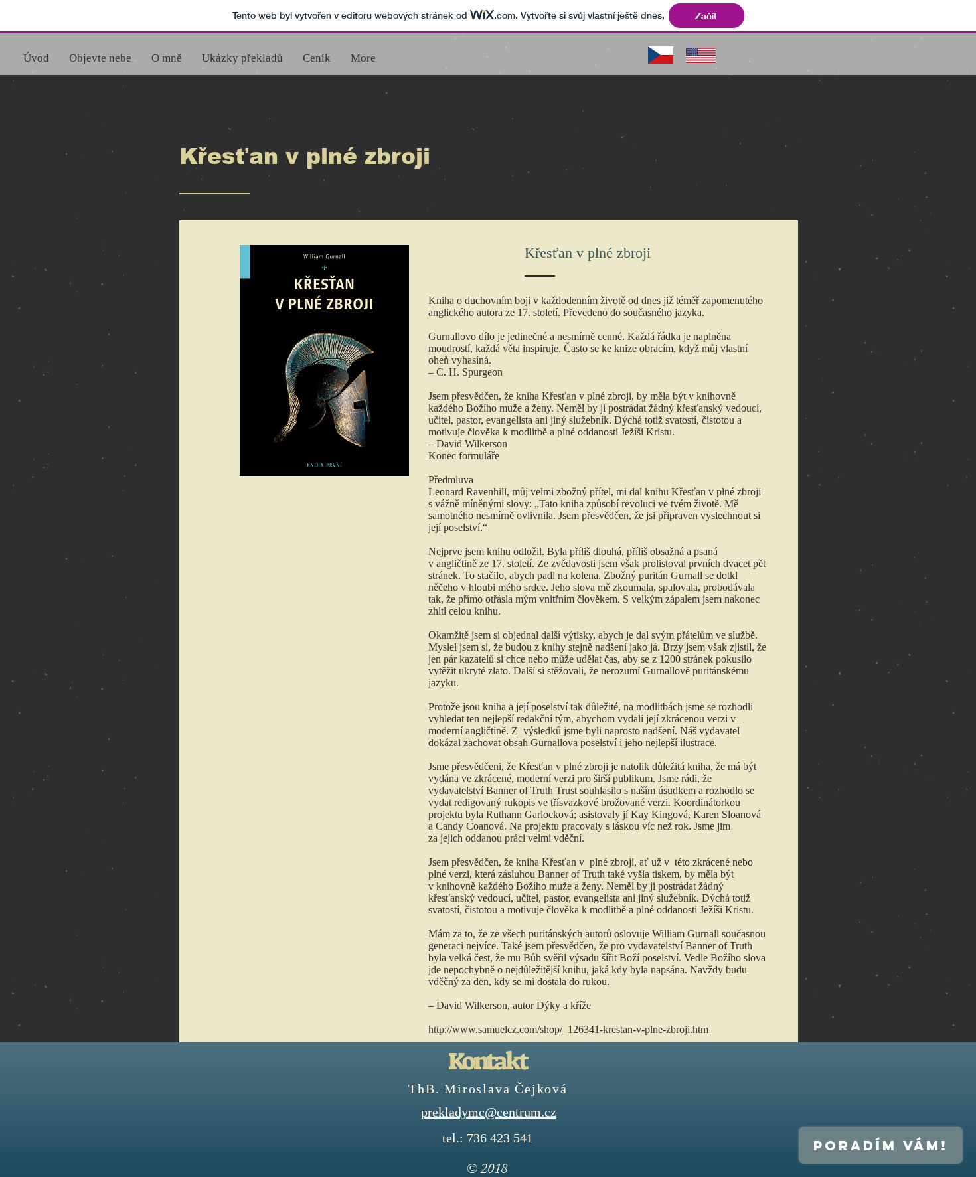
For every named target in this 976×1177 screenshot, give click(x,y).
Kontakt (487, 1061)
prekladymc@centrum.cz (488, 1112)
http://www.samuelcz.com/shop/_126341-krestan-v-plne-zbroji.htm (568, 1029)
